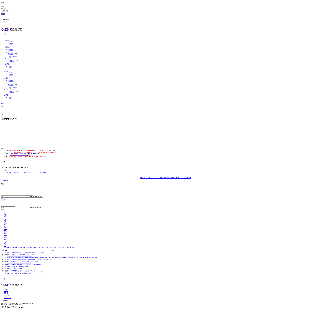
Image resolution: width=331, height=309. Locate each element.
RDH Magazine (8, 69)
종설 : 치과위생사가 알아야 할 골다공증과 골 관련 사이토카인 (21, 254)
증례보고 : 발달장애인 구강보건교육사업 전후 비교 (19, 266)
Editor (2, 198)
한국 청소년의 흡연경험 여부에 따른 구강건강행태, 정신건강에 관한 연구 (24, 261)
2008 (5, 223)
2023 (5, 241)
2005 (5, 219)
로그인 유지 (5, 10)
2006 (5, 220)
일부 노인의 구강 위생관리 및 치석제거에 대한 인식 (19, 273)
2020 (5, 237)
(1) (31, 266)
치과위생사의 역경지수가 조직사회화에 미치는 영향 (19, 263)
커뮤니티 (7, 64)
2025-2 (5, 244)
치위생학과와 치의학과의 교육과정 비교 (16, 268)
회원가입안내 (11, 49)
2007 (5, 221)
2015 (5, 231)
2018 (5, 235)
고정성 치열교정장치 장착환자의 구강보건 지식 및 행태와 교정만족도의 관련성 (25, 264)
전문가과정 (7, 63)
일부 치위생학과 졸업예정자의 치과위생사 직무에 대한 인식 (21, 270)
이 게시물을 (4, 180)
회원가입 (9, 12)
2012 (5, 227)
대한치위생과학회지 (12, 56)
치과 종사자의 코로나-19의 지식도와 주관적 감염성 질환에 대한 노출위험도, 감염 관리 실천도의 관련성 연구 (32, 259)
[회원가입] (4, 35)
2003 (5, 217)
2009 (5, 224)
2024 (5, 242)
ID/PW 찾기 (3, 12)
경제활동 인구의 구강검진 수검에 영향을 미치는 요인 (19, 256)
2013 (5, 229)
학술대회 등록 (11, 61)
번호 (3, 250)
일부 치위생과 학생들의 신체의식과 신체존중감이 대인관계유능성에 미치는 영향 (25, 252)
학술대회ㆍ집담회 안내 (13, 60)
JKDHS (7, 52)
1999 (5, 214)
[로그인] (5, 34)
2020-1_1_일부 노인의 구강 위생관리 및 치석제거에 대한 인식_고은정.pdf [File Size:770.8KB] (26, 172)
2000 (5, 215)
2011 (5, 226)
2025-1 (5, 243)
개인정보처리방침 (12, 50)
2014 (5, 230)
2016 (5, 232)
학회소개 (7, 40)
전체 (5, 213)
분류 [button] (5, 246)
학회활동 (10, 67)
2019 (5, 236)
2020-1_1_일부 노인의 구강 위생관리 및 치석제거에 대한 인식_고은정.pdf (165, 178)
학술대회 (7, 59)
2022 (5, 239)
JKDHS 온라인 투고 (12, 53)
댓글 (2, 183)
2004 (5, 218)
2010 (5, 225)
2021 (5, 238)
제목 (53, 250)
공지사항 (10, 66)
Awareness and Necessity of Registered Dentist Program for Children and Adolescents (27, 272)
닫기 (5, 22)
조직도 (9, 46)
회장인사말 (10, 43)
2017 (5, 233)
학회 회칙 (10, 44)
